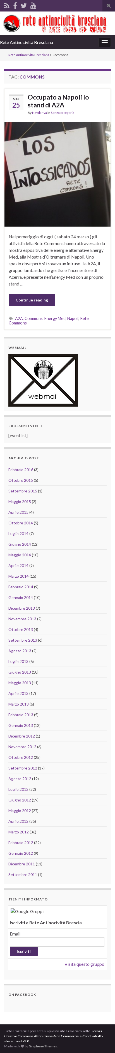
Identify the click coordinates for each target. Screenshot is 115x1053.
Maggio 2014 (19, 554)
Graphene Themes (43, 1046)
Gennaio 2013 (20, 725)
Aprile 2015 (18, 512)
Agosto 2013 (19, 650)
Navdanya (39, 112)
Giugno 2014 (19, 544)
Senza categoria (62, 112)
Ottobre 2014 (20, 522)
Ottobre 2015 (20, 480)
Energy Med (55, 318)
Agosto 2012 (19, 778)
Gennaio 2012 (20, 853)
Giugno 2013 (19, 672)
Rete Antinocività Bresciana (26, 42)
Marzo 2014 (18, 576)
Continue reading (32, 300)
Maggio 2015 (19, 501)
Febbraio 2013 (20, 714)
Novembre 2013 (22, 618)
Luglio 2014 (18, 533)
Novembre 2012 (22, 746)
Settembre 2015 (22, 491)
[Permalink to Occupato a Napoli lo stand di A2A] (57, 173)
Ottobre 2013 (20, 629)
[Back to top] (102, 1040)
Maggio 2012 (19, 810)
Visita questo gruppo (84, 964)
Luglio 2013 (18, 661)
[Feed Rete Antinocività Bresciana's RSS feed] (6, 5)
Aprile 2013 (18, 693)
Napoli (72, 318)
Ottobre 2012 (20, 757)
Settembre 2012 (22, 768)
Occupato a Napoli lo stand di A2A (58, 101)
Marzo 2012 (18, 832)
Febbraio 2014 (20, 586)
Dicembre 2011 (21, 863)
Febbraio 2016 (20, 469)
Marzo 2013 (18, 704)
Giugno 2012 (19, 800)
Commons (34, 318)
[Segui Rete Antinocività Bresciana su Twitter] (24, 5)
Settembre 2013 (22, 640)
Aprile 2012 (18, 821)
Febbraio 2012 (20, 842)
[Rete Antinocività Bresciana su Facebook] (15, 5)
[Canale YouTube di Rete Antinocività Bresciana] (33, 5)
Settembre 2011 (22, 874)
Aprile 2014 (18, 565)
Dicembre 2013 (21, 608)
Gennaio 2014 (20, 597)
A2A (19, 318)
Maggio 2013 (19, 682)
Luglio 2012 (18, 789)
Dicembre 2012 (21, 736)
